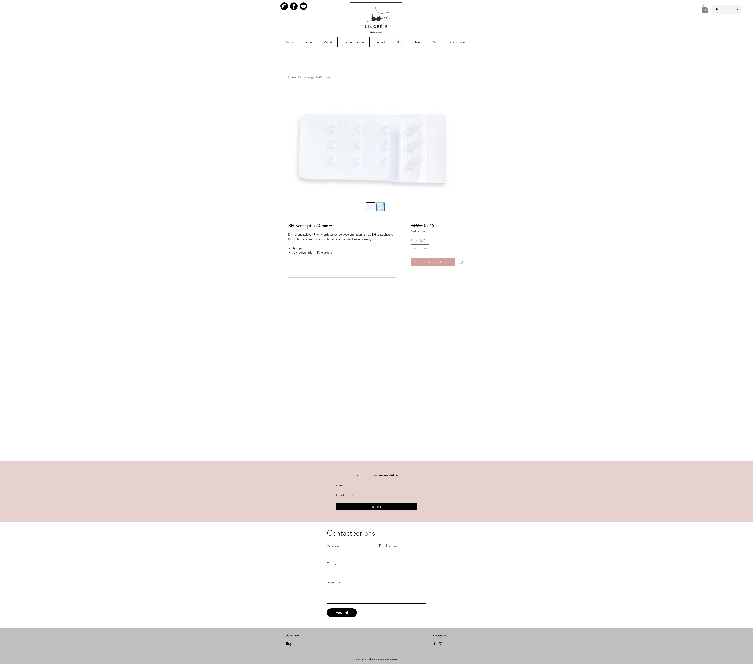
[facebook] (435, 644)
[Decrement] (414, 248)
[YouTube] (303, 6)
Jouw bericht (336, 582)
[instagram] (440, 644)
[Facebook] (294, 6)
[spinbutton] (420, 248)
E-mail (333, 564)
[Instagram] (284, 6)
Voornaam (335, 546)
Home (292, 77)
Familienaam (388, 546)
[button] (704, 9)
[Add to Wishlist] (461, 262)
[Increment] (426, 248)
